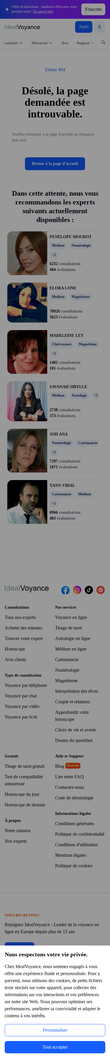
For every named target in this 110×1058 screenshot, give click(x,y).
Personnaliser (55, 1030)
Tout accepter (55, 1047)
